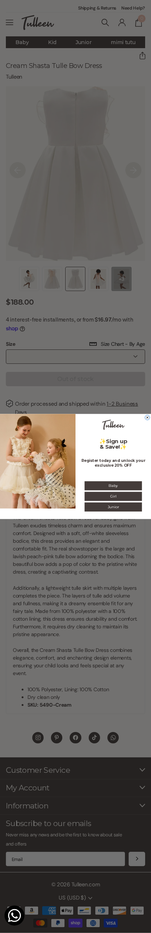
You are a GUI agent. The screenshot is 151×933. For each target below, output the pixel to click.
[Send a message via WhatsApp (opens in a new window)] (14, 915)
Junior (113, 507)
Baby (113, 486)
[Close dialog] (147, 417)
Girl (113, 496)
